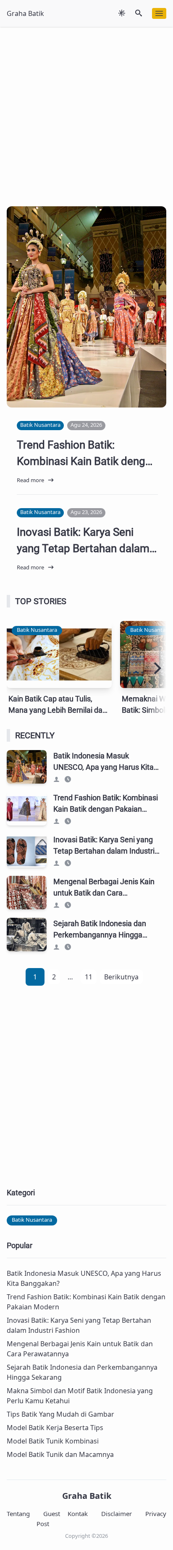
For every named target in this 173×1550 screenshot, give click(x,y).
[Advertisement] (86, 113)
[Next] (156, 668)
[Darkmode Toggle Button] (121, 13)
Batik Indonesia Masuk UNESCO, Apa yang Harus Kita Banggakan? (85, 360)
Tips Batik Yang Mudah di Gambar (60, 1414)
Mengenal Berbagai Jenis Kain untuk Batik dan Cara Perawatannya (104, 893)
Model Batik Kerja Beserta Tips (55, 1427)
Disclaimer (116, 1513)
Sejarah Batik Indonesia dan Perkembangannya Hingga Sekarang (99, 934)
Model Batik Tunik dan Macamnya (60, 1454)
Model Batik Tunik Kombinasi (53, 1441)
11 (88, 976)
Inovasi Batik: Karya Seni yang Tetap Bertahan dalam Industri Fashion (83, 548)
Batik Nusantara (37, 327)
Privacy (155, 1513)
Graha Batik (86, 1495)
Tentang (18, 1513)
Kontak (78, 1513)
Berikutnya (121, 976)
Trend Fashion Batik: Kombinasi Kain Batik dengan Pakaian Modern (87, 461)
